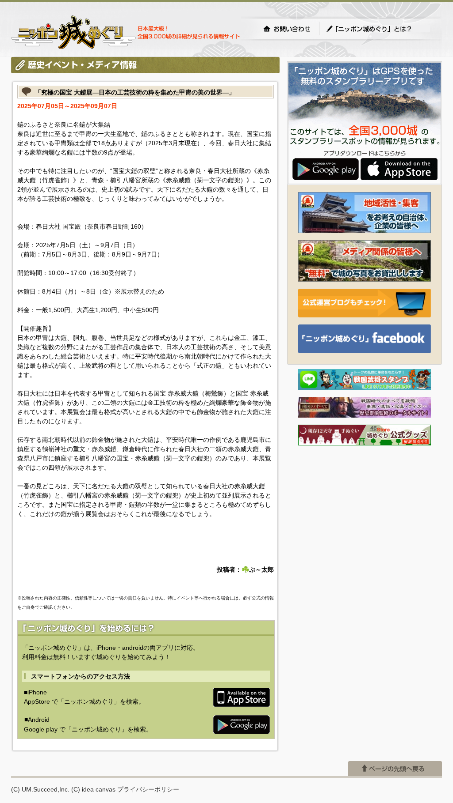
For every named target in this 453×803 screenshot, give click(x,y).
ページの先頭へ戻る (395, 768)
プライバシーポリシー (148, 789)
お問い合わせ (287, 28)
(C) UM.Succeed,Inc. (40, 789)
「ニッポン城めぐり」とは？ (378, 28)
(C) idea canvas (93, 789)
